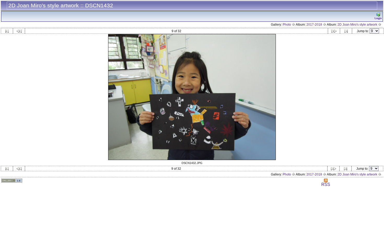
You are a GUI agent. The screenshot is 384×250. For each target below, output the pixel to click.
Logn (378, 18)
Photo (287, 24)
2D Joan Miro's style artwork (358, 24)
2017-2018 (314, 24)
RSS (325, 184)
